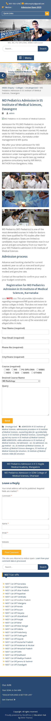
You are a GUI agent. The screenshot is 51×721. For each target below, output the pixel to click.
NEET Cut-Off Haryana (14, 613)
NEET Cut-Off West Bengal (16, 626)
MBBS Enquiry (25, 39)
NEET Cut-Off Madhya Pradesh (18, 658)
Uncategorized (11, 426)
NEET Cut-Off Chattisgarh (16, 635)
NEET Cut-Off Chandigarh (16, 664)
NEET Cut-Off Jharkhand (15, 655)
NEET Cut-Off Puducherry (16, 632)
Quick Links (8, 13)
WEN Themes (27, 717)
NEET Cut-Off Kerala (13, 606)
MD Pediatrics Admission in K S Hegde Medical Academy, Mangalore (25, 465)
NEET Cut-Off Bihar (13, 622)
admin (11, 113)
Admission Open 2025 (31, 7)
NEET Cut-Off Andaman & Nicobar (19, 645)
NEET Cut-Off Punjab (14, 619)
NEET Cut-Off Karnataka (15, 584)
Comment (7, 496)
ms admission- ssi (40, 443)
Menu (28, 58)
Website (5, 542)
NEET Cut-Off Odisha (14, 629)
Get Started (7, 699)
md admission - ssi (24, 443)
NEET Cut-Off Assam (14, 609)
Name (5, 523)
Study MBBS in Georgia (19, 72)
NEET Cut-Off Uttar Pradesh (17, 590)
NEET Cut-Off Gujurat (14, 639)
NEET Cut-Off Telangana (15, 603)
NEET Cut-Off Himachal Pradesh (18, 648)
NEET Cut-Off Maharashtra (16, 587)
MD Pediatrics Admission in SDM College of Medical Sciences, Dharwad (25, 474)
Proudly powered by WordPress (18, 715)
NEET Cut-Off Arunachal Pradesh (19, 642)
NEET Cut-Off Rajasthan (15, 593)
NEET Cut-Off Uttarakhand (16, 616)
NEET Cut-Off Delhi (13, 652)
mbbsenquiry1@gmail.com (34, 4)
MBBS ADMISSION (9, 440)
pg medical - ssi (8, 445)
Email (5, 533)
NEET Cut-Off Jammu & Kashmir (19, 661)
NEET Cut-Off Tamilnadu (15, 597)
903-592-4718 (14, 4)
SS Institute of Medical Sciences (28, 445)
